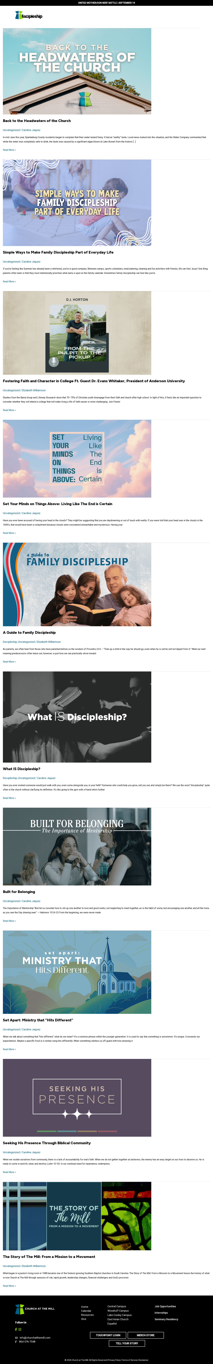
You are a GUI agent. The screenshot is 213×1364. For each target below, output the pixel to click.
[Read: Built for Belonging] (77, 846)
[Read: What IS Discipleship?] (77, 716)
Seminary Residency (166, 1319)
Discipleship (10, 641)
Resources (87, 1314)
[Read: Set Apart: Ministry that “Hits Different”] (77, 971)
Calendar (86, 1310)
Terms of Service (130, 1360)
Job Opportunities (165, 1306)
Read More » (9, 150)
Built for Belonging (19, 891)
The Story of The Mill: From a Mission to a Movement (49, 1256)
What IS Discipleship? (21, 768)
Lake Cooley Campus (120, 1315)
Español (112, 1323)
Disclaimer (143, 1360)
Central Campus (117, 1306)
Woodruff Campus (118, 1310)
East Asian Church (118, 1319)
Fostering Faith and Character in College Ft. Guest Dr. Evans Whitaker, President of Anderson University (94, 381)
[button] (16, 1329)
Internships (161, 1312)
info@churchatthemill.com (35, 1337)
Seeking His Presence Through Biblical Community (47, 1143)
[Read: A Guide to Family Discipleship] (77, 584)
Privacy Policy (114, 1360)
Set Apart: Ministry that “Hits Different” (38, 1020)
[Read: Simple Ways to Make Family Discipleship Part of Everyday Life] (77, 202)
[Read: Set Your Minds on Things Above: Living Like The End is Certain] (77, 458)
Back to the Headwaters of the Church (37, 120)
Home (84, 1306)
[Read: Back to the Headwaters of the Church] (77, 71)
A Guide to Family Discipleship (29, 632)
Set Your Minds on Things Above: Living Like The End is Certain (57, 503)
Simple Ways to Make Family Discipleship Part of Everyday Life (58, 252)
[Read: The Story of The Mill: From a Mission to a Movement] (77, 1215)
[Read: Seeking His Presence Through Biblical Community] (77, 1097)
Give (83, 1318)
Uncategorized (11, 130)
